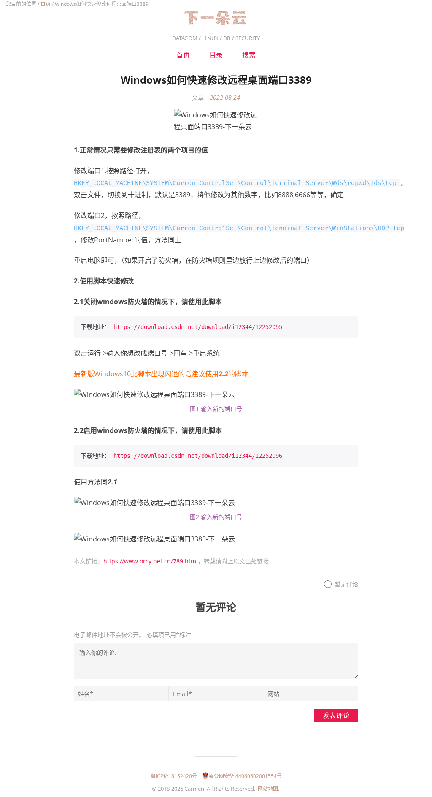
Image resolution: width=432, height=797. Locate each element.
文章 (198, 97)
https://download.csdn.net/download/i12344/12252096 (197, 455)
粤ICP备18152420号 (174, 776)
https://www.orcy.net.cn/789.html (150, 561)
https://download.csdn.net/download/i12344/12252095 (197, 327)
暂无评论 (346, 584)
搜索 (249, 55)
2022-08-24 (225, 97)
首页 (45, 4)
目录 (216, 55)
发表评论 (336, 715)
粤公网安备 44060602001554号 (245, 776)
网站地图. (268, 788)
